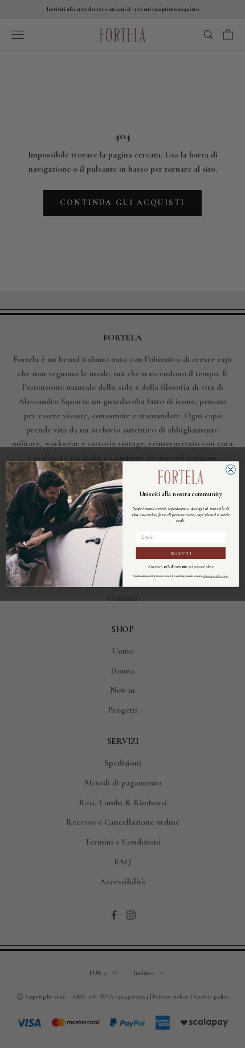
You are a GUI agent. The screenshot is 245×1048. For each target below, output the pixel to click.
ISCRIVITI (180, 553)
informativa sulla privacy (215, 576)
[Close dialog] (230, 470)
